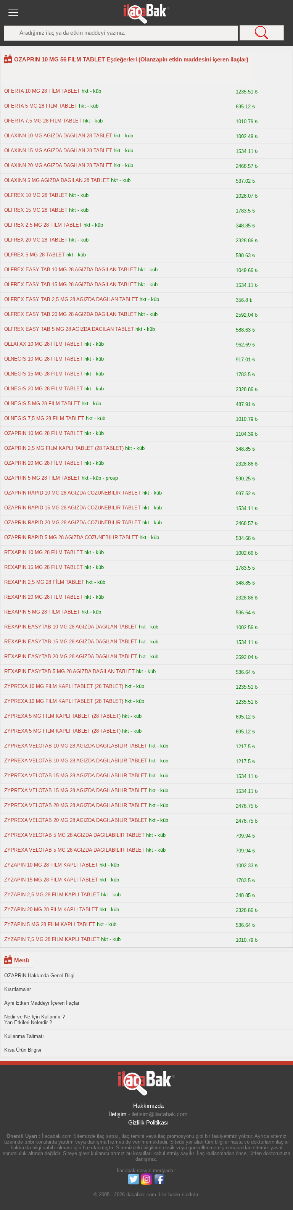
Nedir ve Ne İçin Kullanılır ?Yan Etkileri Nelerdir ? (34, 1019)
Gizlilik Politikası (148, 1122)
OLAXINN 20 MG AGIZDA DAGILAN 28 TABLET (58, 165)
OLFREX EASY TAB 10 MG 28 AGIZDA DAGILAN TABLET (70, 269)
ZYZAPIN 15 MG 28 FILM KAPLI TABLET (51, 880)
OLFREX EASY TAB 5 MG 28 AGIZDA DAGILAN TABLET (69, 329)
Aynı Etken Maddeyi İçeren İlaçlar (41, 1003)
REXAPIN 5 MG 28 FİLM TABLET (42, 612)
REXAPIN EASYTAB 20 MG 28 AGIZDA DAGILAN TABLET (70, 656)
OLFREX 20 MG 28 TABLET (36, 240)
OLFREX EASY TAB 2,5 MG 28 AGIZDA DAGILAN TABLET (71, 299)
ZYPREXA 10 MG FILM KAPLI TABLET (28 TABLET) (63, 686)
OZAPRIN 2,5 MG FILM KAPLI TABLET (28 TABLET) (64, 448)
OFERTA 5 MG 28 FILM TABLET (40, 106)
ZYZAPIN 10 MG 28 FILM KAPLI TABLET (51, 865)
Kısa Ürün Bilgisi (22, 1050)
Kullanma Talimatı (24, 1036)
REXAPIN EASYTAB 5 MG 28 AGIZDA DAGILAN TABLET (69, 671)
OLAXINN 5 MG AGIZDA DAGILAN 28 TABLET (56, 180)
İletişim (118, 1114)
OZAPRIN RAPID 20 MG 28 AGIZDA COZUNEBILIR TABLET (72, 522)
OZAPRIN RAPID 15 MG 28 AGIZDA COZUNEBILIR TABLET (72, 508)
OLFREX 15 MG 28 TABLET (36, 210)
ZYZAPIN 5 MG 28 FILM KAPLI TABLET (49, 924)
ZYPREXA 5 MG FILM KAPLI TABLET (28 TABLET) (62, 716)
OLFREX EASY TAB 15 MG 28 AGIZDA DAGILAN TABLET (70, 284)
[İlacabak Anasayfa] (146, 14)
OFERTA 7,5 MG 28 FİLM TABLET (43, 121)
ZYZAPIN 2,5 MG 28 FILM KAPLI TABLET (52, 894)
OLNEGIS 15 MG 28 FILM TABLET (43, 374)
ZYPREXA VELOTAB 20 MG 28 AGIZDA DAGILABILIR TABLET (75, 805)
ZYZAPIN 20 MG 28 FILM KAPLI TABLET (51, 909)
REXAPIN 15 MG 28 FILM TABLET (43, 567)
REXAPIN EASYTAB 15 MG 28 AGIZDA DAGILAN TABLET (70, 641)
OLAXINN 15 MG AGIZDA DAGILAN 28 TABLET (58, 150)
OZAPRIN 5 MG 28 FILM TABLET (42, 478)
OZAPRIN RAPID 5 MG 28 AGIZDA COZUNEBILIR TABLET (71, 537)
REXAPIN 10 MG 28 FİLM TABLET (43, 552)
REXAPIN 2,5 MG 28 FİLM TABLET (44, 582)
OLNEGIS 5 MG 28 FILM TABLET (42, 403)
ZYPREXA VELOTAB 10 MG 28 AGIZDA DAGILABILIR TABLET (75, 746)
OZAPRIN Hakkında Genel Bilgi (39, 975)
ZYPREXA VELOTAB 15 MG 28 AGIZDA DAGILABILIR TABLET (75, 775)
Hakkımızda (148, 1105)
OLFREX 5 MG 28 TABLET (34, 255)
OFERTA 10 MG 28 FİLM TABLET (42, 91)
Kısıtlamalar (17, 989)
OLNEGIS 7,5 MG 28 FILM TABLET (44, 418)
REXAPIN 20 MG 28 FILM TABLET (43, 597)
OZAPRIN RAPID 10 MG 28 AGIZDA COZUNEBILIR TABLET (72, 493)
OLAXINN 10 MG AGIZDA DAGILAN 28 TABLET (58, 136)
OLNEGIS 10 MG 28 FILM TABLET (43, 359)
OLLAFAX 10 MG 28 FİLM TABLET (43, 344)
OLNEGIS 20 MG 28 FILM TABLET (43, 389)
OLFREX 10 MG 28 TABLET (36, 195)
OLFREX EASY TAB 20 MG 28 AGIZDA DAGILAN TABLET (70, 314)
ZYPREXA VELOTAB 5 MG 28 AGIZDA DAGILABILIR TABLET (74, 835)
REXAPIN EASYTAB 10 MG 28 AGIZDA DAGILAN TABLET (70, 627)
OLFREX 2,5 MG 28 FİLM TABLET (43, 225)
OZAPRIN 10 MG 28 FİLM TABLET (43, 433)
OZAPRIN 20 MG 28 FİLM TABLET (43, 463)
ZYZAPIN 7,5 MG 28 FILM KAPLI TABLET (52, 939)
